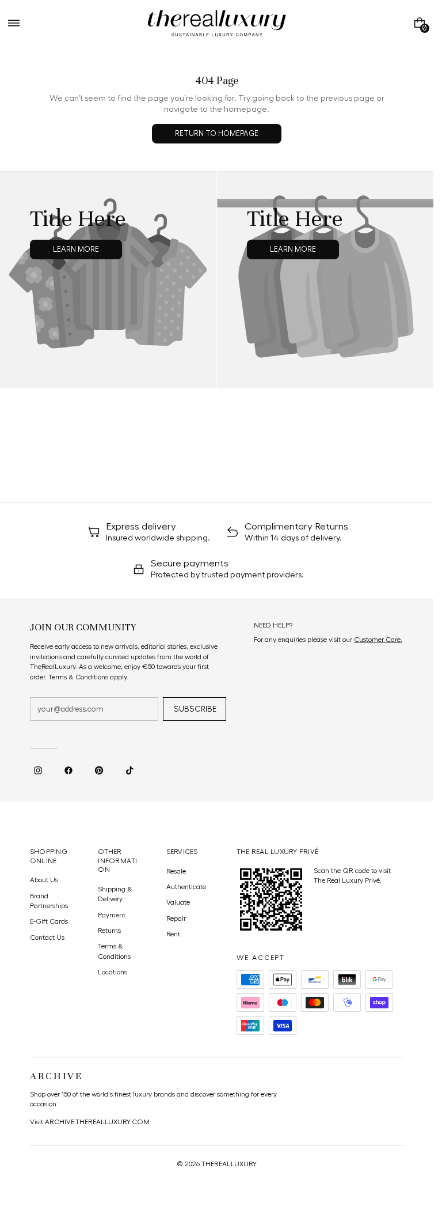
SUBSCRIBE (195, 709)
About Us (44, 879)
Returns (109, 930)
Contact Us (47, 937)
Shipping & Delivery (115, 894)
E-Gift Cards (49, 921)
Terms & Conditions (114, 951)
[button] (14, 23)
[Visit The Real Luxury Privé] (271, 899)
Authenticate (186, 886)
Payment (111, 915)
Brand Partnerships (49, 901)
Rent (173, 934)
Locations (112, 972)
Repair (176, 918)
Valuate (178, 902)
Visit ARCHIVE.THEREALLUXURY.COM (90, 1121)
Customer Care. (378, 639)
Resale (176, 871)
